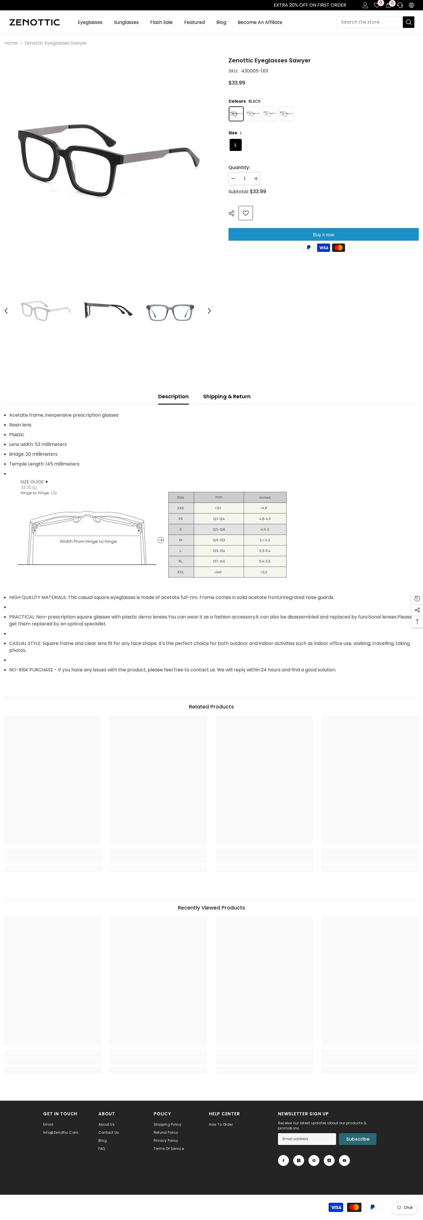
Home (11, 43)
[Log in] (365, 5)
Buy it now (323, 234)
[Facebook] (283, 1160)
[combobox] (370, 22)
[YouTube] (344, 1160)
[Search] (375, 22)
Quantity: (239, 167)
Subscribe (357, 1139)
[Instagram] (298, 1160)
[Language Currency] (411, 5)
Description (173, 396)
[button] (6, 311)
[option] (108, 159)
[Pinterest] (313, 1160)
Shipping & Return (227, 396)
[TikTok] (329, 1160)
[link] (6, 5)
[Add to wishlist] (246, 213)
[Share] (233, 213)
